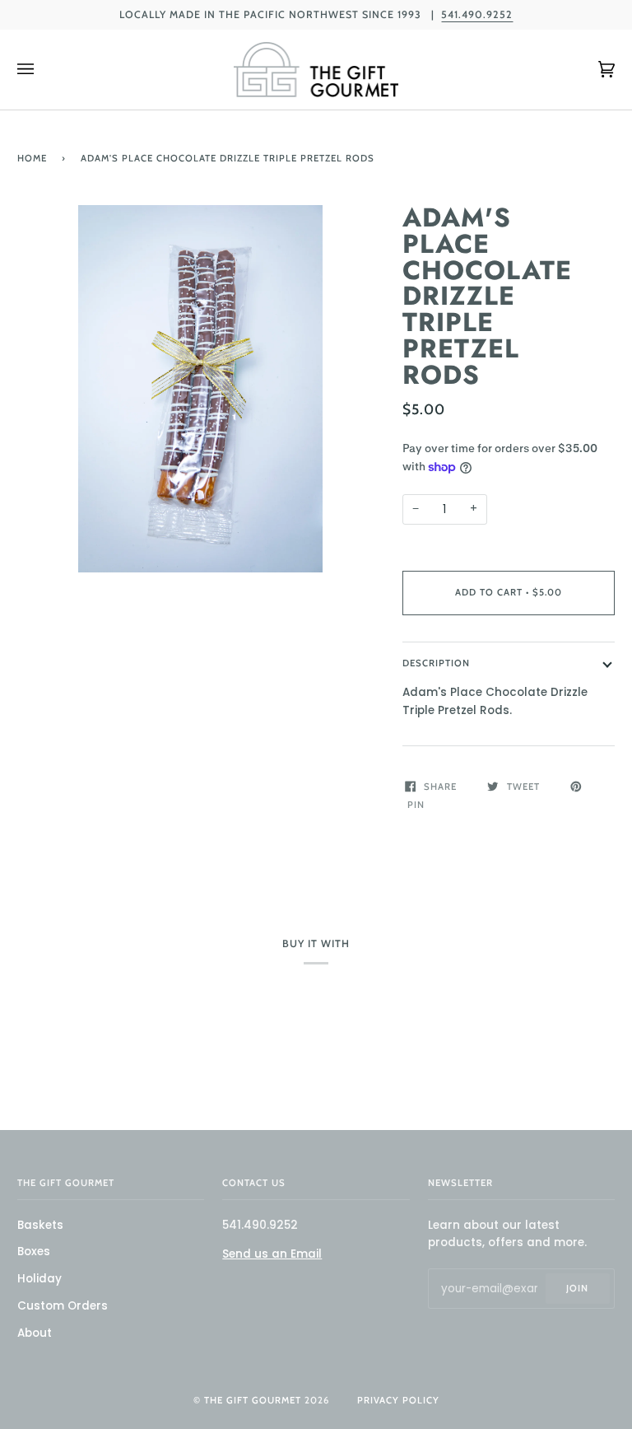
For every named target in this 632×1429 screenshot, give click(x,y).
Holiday (39, 1279)
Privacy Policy (398, 1400)
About (34, 1333)
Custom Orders (62, 1306)
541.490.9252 (477, 14)
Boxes (33, 1251)
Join (577, 1288)
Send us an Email (272, 1254)
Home (32, 158)
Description (436, 663)
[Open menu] (42, 70)
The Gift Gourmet (252, 1400)
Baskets (40, 1225)
